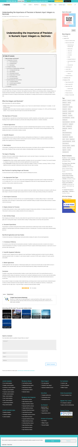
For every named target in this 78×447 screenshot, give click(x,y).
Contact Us (69, 4)
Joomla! (30, 4)
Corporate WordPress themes (28, 418)
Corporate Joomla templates (8, 391)
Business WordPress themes (28, 403)
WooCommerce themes (27, 387)
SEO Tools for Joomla (66, 145)
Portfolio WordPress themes (28, 423)
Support (50, 4)
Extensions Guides (69, 42)
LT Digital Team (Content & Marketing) (9, 16)
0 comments (26, 16)
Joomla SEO (65, 124)
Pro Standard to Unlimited (66, 402)
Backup (69, 100)
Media (70, 128)
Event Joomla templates (7, 398)
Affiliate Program (45, 422)
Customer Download (65, 385)
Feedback (65, 115)
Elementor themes (26, 391)
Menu (64, 130)
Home (24, 4)
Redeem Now (67, 1)
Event (69, 113)
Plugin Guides (68, 86)
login (64, 126)
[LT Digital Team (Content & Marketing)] (6, 299)
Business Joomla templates (8, 389)
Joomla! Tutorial (68, 71)
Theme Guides (68, 90)
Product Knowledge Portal (66, 395)
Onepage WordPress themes (28, 385)
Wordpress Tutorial (69, 94)
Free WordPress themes (27, 383)
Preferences (68, 440)
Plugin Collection (68, 82)
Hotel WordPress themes (27, 412)
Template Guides (68, 75)
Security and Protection (67, 141)
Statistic (69, 147)
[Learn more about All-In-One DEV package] (69, 212)
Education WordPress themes (28, 406)
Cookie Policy (4, 444)
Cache (69, 102)
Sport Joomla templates (7, 400)
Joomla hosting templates (8, 402)
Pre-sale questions (45, 383)
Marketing (65, 128)
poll (64, 139)
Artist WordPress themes (27, 416)
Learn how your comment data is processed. (26, 370)
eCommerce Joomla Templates (9, 387)
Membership (43, 4)
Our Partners (44, 420)
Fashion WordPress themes (28, 408)
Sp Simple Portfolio (71, 59)
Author (4, 294)
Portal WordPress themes (27, 389)
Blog (55, 4)
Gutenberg (65, 119)
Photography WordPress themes (29, 414)
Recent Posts (10, 294)
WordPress (36, 4)
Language (71, 124)
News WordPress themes (27, 401)
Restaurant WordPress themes (28, 410)
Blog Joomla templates (7, 404)
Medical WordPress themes (28, 421)
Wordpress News (68, 92)
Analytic (64, 100)
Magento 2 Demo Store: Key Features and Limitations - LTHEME (68, 182)
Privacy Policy (9, 444)
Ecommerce (71, 111)
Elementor (69, 88)
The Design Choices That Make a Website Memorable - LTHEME (68, 165)
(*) (48, 407)
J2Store (69, 50)
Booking (65, 102)
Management (69, 126)
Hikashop (69, 48)
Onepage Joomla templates (8, 385)
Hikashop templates (7, 412)
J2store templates (6, 416)
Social (64, 147)
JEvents (69, 52)
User (69, 149)
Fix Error (70, 115)
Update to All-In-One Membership (67, 405)
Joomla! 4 (67, 69)
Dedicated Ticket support (47, 385)
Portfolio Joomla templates (8, 394)
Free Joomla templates (7, 383)
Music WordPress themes (27, 425)
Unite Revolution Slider (71, 61)
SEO (73, 141)
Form (72, 117)
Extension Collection (69, 40)
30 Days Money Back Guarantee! (66, 417)
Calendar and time (66, 104)
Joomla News (68, 67)
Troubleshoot (65, 77)
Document (65, 111)
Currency (65, 109)
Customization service (46, 397)
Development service (46, 399)
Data (69, 109)
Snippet (73, 145)
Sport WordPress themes (27, 429)
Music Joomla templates (8, 396)
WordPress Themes (67, 161)
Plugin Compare (68, 84)
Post (67, 139)
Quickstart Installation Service (47, 387)
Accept (52, 440)
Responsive (72, 139)
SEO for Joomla (66, 143)
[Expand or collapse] (55, 56)
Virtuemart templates (7, 414)
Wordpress (65, 80)
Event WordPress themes (27, 427)
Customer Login (62, 4)
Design (23, 16)
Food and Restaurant (66, 117)
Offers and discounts (66, 134)
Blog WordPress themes (27, 399)
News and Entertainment (67, 132)
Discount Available (45, 425)
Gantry (69, 73)
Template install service (46, 395)
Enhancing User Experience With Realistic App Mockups (68, 186)
